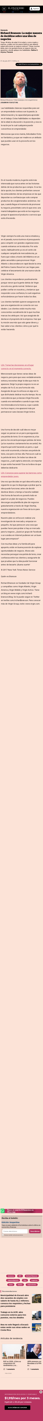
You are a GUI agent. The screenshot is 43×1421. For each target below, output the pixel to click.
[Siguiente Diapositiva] (40, 1356)
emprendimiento (13, 1280)
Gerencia (4, 30)
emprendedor (31, 1284)
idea (24, 1280)
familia (20, 1284)
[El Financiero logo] (16, 9)
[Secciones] (4, 8)
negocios (34, 1280)
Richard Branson (31, 1276)
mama (11, 1284)
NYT (20, 1276)
